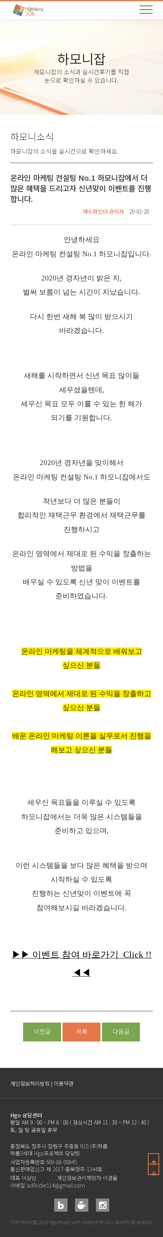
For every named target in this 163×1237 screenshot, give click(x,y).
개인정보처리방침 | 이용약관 (42, 1083)
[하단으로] (153, 1169)
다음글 (121, 1031)
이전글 (42, 1031)
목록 (81, 1031)
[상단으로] (153, 1159)
